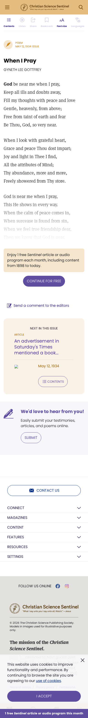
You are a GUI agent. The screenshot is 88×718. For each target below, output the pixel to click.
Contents (55, 381)
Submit (31, 437)
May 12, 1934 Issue (27, 46)
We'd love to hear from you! (52, 411)
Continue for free (44, 281)
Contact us (48, 490)
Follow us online (35, 586)
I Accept (44, 696)
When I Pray (20, 60)
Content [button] (15, 527)
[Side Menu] (7, 7)
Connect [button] (15, 507)
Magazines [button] (17, 517)
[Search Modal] (80, 7)
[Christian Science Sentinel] (45, 7)
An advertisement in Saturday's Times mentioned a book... (36, 347)
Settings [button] (15, 556)
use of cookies (48, 680)
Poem (19, 43)
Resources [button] (17, 546)
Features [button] (15, 537)
